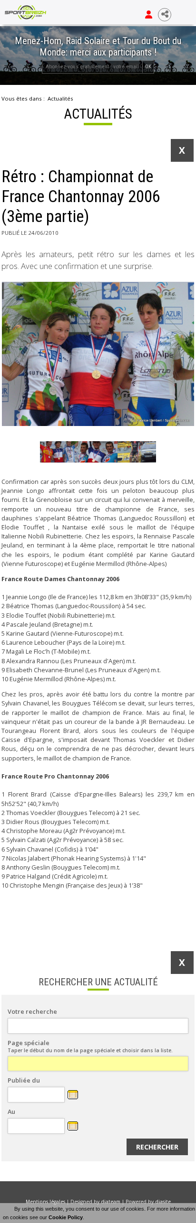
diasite (163, 1201)
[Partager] (164, 14)
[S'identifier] (148, 14)
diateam (110, 1201)
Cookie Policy (66, 1217)
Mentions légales (45, 1201)
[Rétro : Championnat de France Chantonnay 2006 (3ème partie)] (98, 353)
